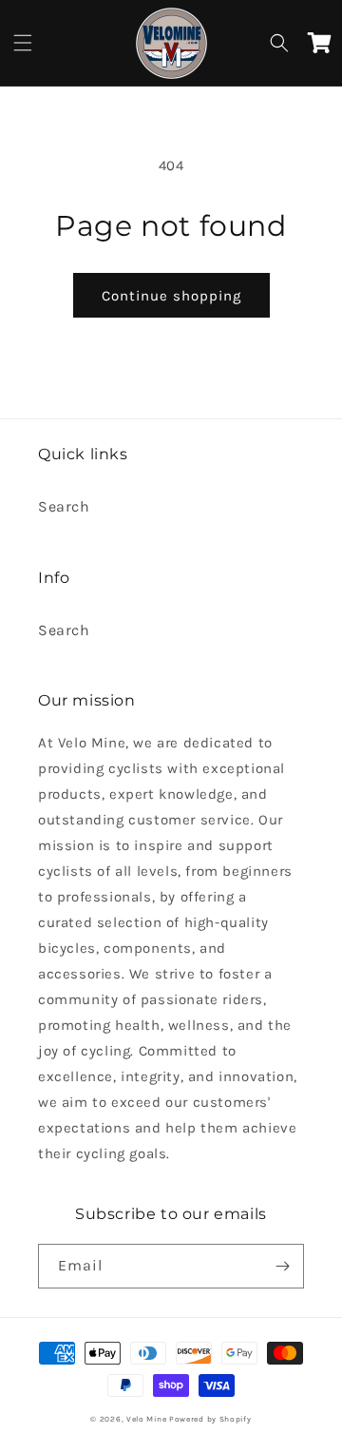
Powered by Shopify (210, 1419)
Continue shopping (171, 295)
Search (64, 506)
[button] (23, 42)
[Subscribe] (282, 1266)
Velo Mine (146, 1419)
